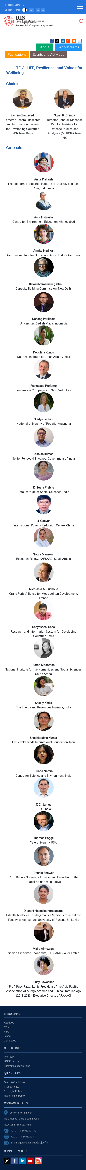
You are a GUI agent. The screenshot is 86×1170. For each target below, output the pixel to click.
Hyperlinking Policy (14, 1095)
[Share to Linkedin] (63, 41)
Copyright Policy (13, 1091)
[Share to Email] (74, 41)
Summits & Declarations (17, 1065)
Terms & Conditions (14, 1082)
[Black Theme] (24, 9)
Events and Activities (48, 54)
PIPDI (7, 1031)
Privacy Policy (11, 1086)
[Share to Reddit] (68, 41)
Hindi (17, 9)
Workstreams (69, 47)
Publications (17, 54)
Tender (7, 1035)
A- (43, 9)
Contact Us (20, 4)
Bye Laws (9, 1056)
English (8, 9)
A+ (31, 9)
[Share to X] (57, 41)
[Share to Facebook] (52, 41)
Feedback (9, 4)
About (44, 47)
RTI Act (8, 1027)
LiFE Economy (11, 1061)
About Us (9, 1022)
